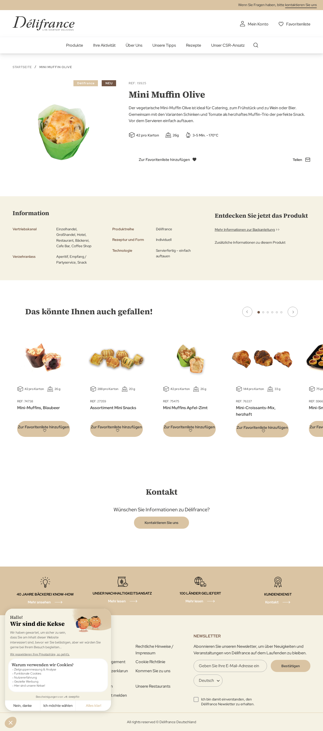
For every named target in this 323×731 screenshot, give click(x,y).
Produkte (74, 45)
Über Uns (134, 45)
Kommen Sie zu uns (153, 670)
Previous (247, 312)
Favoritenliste (298, 24)
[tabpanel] (116, 385)
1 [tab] (259, 312)
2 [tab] (263, 312)
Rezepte (193, 45)
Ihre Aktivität (104, 45)
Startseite (22, 67)
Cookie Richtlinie (150, 661)
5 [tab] (277, 312)
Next (293, 312)
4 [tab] (272, 312)
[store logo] (43, 23)
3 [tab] (268, 312)
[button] (43, 429)
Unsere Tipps (164, 45)
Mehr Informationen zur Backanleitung (245, 229)
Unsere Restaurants (153, 686)
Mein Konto (258, 24)
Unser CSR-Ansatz (228, 45)
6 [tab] (281, 312)
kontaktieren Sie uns (301, 5)
